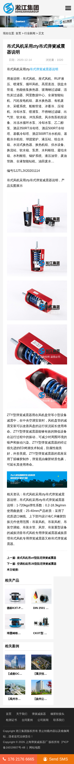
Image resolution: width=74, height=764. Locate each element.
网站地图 (34, 747)
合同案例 (27, 719)
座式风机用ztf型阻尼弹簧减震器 (36, 557)
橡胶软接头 (57, 713)
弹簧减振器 (39, 713)
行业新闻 (29, 33)
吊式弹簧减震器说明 (44, 69)
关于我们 (21, 713)
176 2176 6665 (21, 759)
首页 (18, 33)
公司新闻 (43, 719)
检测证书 (11, 719)
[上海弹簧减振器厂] (19, 8)
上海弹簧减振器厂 (37, 742)
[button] (68, 8)
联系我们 (58, 719)
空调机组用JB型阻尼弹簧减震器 (36, 563)
